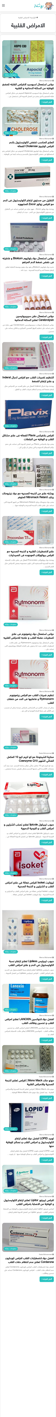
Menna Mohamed (45, 81)
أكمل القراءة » (47, 102)
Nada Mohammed (45, 753)
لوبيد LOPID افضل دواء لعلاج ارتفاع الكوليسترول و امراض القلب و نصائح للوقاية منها (30, 1142)
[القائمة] (3, 7)
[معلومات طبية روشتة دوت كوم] (43, 6)
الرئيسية (33, 18)
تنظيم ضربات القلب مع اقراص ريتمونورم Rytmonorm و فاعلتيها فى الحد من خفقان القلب (30, 699)
